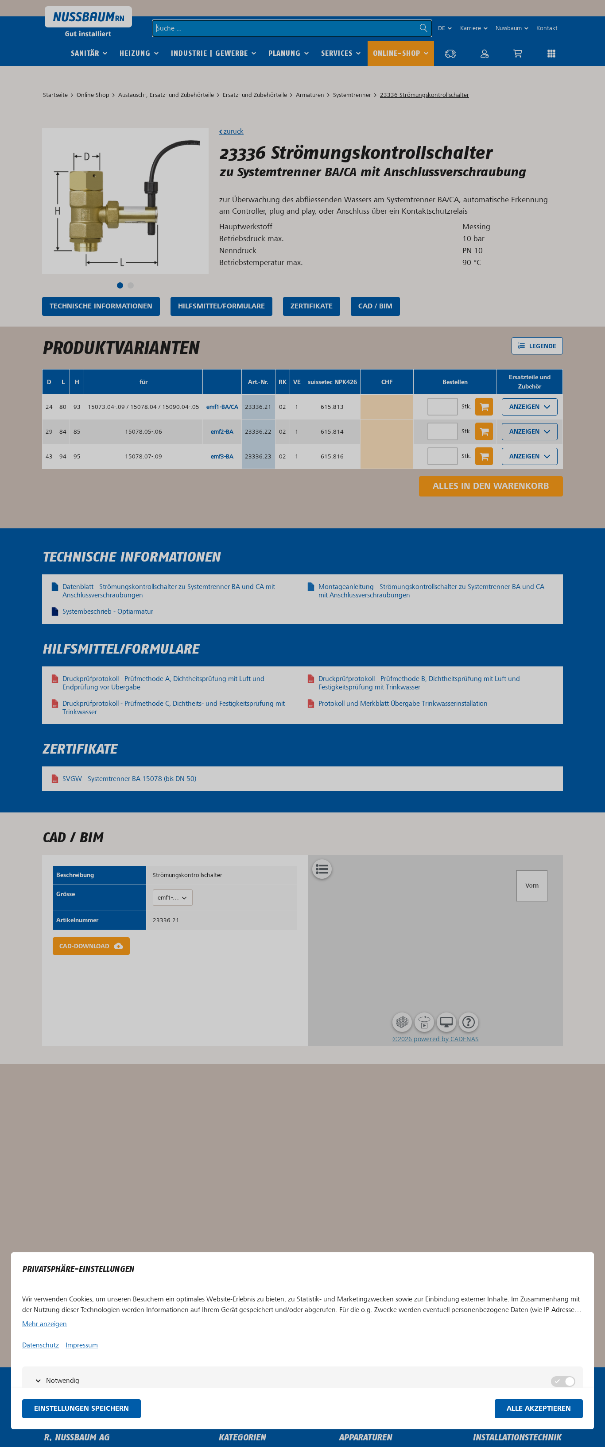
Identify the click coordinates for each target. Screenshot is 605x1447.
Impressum (82, 1345)
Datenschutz (40, 1345)
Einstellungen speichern (81, 1409)
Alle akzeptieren (539, 1409)
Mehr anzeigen (44, 1324)
